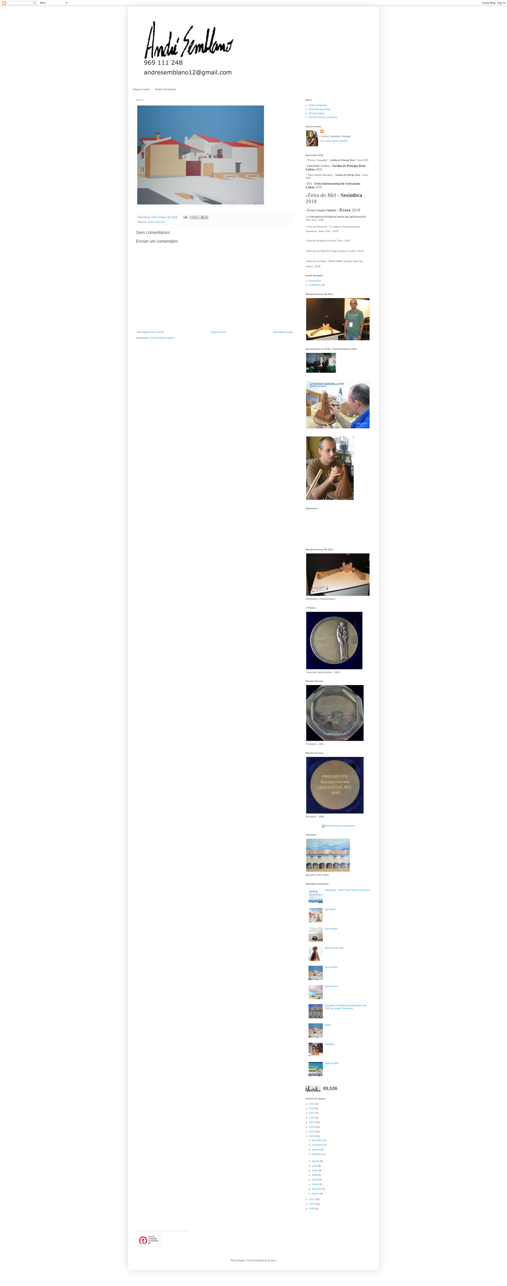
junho (315, 1170)
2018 (312, 1108)
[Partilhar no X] (199, 217)
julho (315, 1165)
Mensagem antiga (283, 332)
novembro (317, 1144)
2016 (312, 1117)
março (315, 1184)
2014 (312, 1127)
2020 (312, 1104)
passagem (330, 909)
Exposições (315, 280)
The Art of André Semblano (323, 117)
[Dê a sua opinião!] (195, 217)
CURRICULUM (317, 285)
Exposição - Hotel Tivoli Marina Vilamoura (347, 890)
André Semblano (165, 89)
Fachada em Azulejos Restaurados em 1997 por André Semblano (345, 1007)
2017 (312, 1113)
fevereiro (317, 1189)
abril (314, 1179)
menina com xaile (334, 948)
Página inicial (141, 89)
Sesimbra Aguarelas (319, 109)
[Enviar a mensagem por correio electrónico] (185, 217)
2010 (312, 1204)
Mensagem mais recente (150, 332)
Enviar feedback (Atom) (162, 337)
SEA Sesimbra (316, 113)
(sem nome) (331, 928)
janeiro (316, 1193)
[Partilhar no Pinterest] (207, 217)
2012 (312, 1136)
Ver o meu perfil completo (334, 141)
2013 (312, 1131)
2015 (312, 1122)
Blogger (272, 1260)
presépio (329, 1044)
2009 (312, 1208)
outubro (316, 1149)
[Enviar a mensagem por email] (191, 217)
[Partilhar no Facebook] (203, 217)
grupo (328, 1024)
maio (315, 1175)
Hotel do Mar (332, 1063)
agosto (316, 1161)
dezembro (317, 1140)
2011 (312, 1199)
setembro (317, 1154)
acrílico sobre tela (156, 222)
